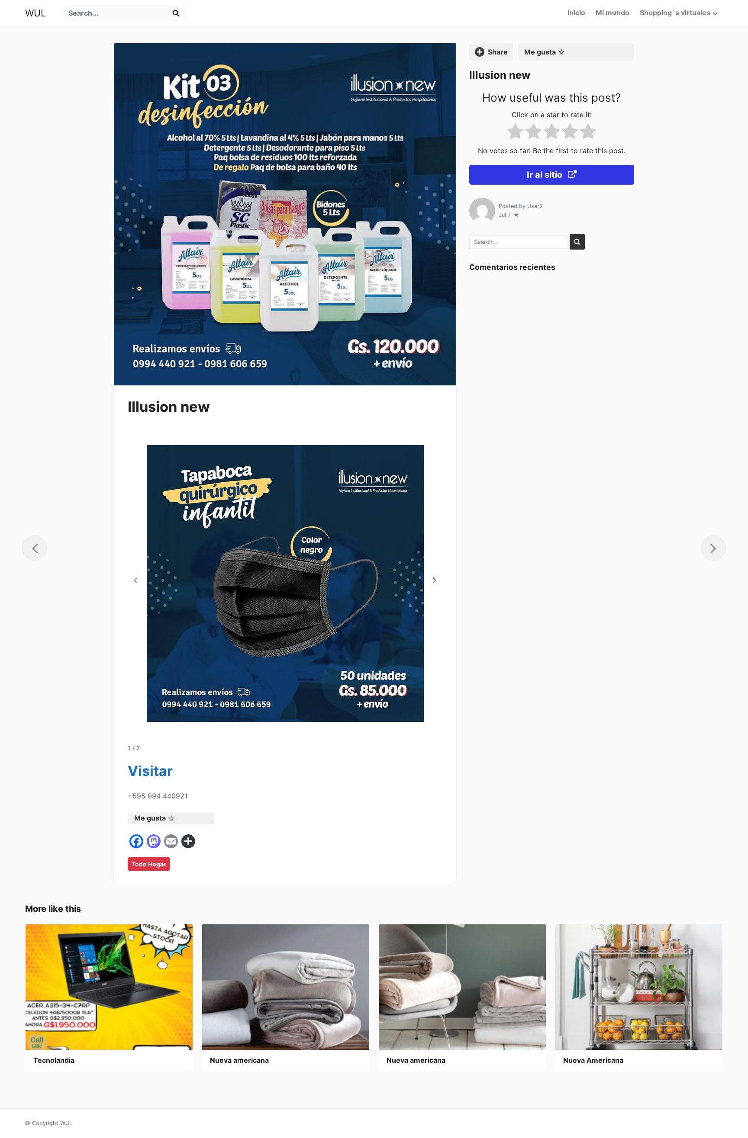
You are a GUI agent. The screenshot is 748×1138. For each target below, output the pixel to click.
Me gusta (150, 818)
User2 (535, 206)
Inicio (576, 12)
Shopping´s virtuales (675, 12)
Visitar (150, 771)
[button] (435, 580)
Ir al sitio (545, 175)
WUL (35, 13)
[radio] (515, 133)
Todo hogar (149, 864)
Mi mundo (612, 12)
